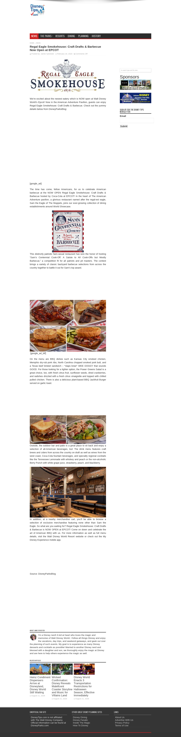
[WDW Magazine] (135, 89)
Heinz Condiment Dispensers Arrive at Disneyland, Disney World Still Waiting (40, 685)
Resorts (60, 36)
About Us (119, 717)
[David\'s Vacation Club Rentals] (135, 102)
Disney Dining (80, 717)
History (96, 36)
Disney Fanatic (80, 720)
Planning (83, 36)
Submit (123, 126)
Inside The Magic (81, 722)
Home (32, 43)
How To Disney (80, 725)
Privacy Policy (122, 722)
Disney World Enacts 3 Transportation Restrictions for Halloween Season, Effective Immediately (84, 686)
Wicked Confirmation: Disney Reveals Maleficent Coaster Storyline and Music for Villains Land (62, 686)
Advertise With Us (124, 720)
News (34, 36)
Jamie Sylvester (47, 54)
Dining (71, 36)
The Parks (45, 36)
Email (123, 116)
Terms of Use (121, 725)
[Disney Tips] (37, 16)
